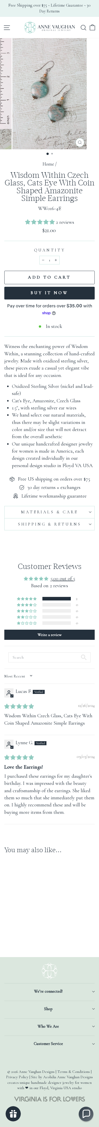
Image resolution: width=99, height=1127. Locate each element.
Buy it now (50, 292)
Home (48, 164)
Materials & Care (49, 512)
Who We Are (48, 1026)
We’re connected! (48, 991)
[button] (40, 222)
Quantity (49, 250)
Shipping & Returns (49, 524)
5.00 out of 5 (63, 578)
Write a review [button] (50, 634)
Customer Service (48, 1043)
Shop (48, 1008)
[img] (19, 706)
